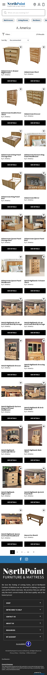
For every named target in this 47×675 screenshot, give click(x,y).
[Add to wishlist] (21, 47)
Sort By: (4, 40)
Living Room (23, 20)
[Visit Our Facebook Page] (21, 559)
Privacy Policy (14, 653)
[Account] (39, 4)
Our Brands (6, 659)
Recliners (36, 20)
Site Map (22, 653)
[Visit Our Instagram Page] (26, 559)
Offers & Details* (32, 653)
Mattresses (8, 20)
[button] (4, 4)
